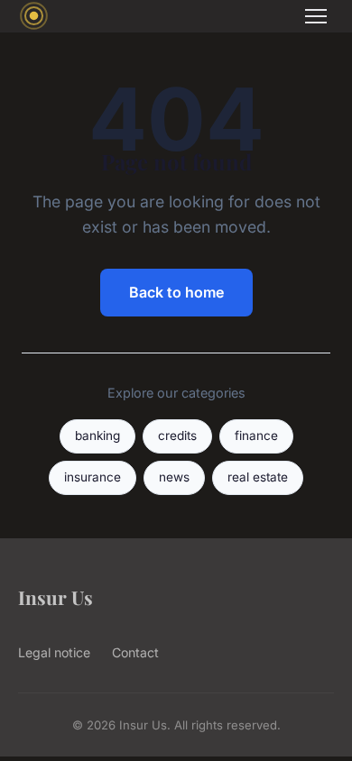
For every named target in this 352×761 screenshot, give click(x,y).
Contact (135, 652)
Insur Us (55, 597)
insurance (92, 477)
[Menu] (316, 16)
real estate (257, 477)
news (174, 477)
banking (97, 435)
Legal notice (54, 652)
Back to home (176, 292)
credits (177, 435)
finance (256, 435)
